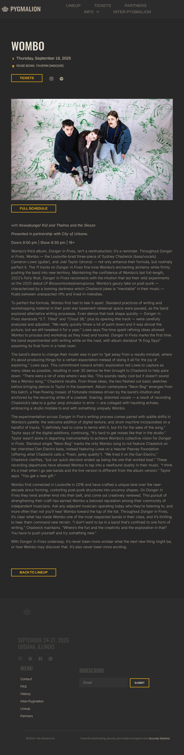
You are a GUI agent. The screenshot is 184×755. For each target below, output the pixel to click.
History (25, 694)
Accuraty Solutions (159, 738)
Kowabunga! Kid (34, 225)
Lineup (73, 5)
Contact (26, 679)
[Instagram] (51, 78)
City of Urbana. (75, 233)
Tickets (102, 5)
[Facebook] (40, 658)
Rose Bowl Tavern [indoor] (40, 65)
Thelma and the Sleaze (75, 225)
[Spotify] (61, 78)
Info (89, 12)
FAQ (23, 686)
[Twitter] (50, 658)
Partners (136, 5)
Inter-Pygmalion (132, 12)
